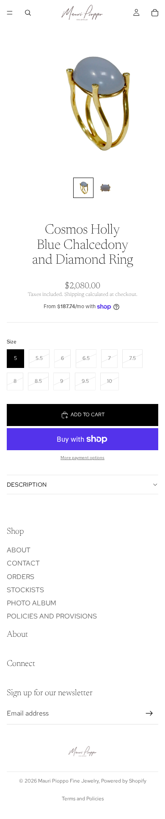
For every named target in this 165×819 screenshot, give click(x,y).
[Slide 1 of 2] (83, 187)
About (18, 550)
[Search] (28, 12)
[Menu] (9, 12)
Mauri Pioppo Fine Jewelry (68, 780)
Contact (23, 563)
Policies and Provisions (52, 616)
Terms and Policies (83, 798)
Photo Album (31, 603)
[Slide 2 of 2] (105, 187)
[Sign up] (149, 713)
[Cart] (155, 12)
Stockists (25, 589)
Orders (20, 576)
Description (27, 484)
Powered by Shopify (123, 780)
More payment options (82, 457)
